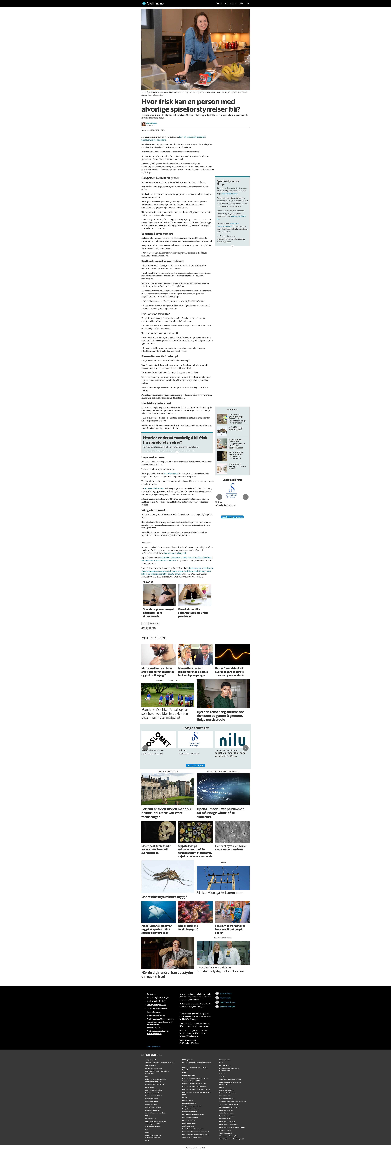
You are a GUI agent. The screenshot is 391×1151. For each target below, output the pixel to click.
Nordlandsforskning (189, 1103)
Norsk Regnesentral (188, 1123)
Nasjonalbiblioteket (188, 1075)
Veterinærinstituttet (225, 1133)
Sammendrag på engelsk (175, 553)
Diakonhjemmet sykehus (153, 1068)
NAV (146, 1129)
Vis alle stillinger (195, 765)
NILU (147, 1140)
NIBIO (147, 1132)
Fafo (146, 1076)
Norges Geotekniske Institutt (191, 1106)
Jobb (241, 3)
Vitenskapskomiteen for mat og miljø (231, 1139)
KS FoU (147, 1116)
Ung (226, 3)
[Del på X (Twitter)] (146, 628)
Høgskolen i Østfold (151, 1101)
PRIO (221, 1062)
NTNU (184, 1073)
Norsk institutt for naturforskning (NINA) (195, 1132)
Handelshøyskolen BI (152, 1093)
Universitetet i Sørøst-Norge (228, 1124)
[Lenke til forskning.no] (176, 2)
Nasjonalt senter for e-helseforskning (194, 1086)
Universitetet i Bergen (226, 1113)
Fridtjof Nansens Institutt (153, 1090)
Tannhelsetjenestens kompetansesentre (232, 1101)
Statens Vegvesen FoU (226, 1090)
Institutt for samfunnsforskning (155, 1113)
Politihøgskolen (224, 1060)
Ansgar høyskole (150, 1060)
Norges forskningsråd (189, 1111)
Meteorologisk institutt (152, 1126)
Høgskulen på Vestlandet (153, 1107)
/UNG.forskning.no (227, 1002)
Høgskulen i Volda (151, 1104)
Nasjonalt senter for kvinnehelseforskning (196, 1089)
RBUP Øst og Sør (224, 1065)
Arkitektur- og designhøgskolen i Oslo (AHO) (160, 1062)
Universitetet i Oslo (225, 1118)
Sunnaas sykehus (224, 1096)
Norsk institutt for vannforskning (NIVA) (195, 1134)
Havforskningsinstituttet (153, 1096)
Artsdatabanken (150, 1065)
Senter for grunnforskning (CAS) (230, 1079)
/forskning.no (225, 998)
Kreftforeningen (150, 1118)
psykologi (154, 623)
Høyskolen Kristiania (152, 1110)
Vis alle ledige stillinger (232, 517)
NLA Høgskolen (187, 1060)
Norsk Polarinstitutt (188, 1120)
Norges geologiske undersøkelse (193, 1114)
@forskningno (226, 993)
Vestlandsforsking (225, 1130)
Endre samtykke (153, 1047)
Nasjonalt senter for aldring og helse (194, 1083)
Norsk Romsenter (188, 1126)
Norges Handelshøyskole (190, 1109)
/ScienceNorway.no (227, 1007)
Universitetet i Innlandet (227, 1116)
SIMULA (222, 1073)
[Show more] (232, 246)
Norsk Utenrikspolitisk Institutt (192, 1129)
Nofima (184, 1097)
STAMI (221, 1087)
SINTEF (221, 1076)
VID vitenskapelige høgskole (228, 1136)
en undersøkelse (171, 474)
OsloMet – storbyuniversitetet (192, 1137)
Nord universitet (187, 1100)
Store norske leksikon (229, 193)
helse (144, 623)
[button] (219, 497)
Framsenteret (149, 1087)
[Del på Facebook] (143, 628)
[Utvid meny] (248, 3)
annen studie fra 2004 (154, 488)
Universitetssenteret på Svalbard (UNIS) (232, 1127)
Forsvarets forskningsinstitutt (155, 1084)
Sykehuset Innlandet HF (227, 1098)
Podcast (233, 3)
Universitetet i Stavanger (227, 1121)
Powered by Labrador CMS (195, 1148)
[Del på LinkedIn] (150, 628)
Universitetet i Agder (226, 1110)
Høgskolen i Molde (151, 1098)
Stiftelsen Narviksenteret (227, 1093)
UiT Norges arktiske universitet (229, 1107)
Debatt (219, 3)
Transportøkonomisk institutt (229, 1104)
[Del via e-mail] (154, 628)
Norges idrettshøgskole (190, 1117)
